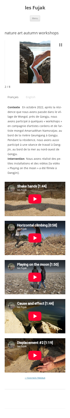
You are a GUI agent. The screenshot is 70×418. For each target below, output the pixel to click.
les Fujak (35, 8)
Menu (35, 18)
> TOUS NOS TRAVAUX (35, 377)
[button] (60, 45)
